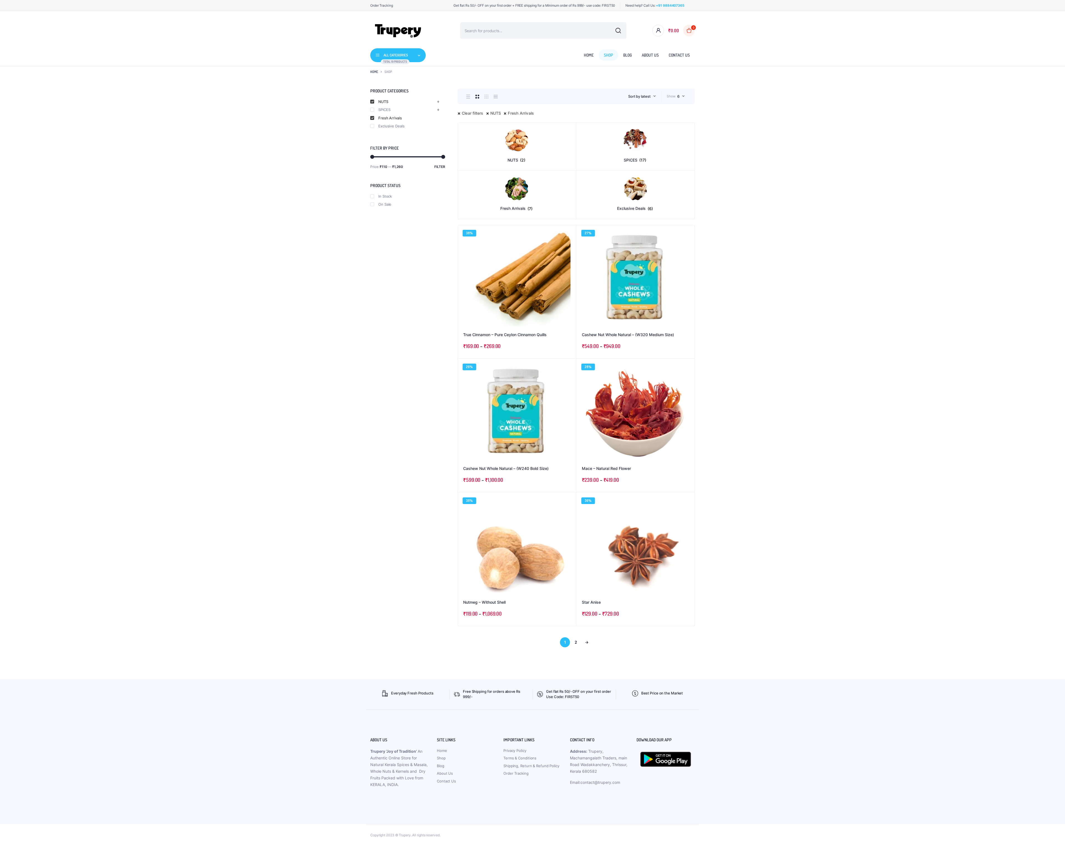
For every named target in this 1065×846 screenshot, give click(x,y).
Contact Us (679, 55)
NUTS (495, 113)
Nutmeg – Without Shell (484, 602)
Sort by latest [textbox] (639, 96)
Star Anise (591, 602)
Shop (608, 55)
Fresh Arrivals (521, 113)
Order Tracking (381, 5)
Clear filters (472, 113)
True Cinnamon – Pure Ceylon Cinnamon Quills (505, 334)
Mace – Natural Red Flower (606, 468)
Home (589, 55)
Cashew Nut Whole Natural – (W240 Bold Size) (506, 468)
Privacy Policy (514, 750)
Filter (439, 167)
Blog (627, 55)
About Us (650, 55)
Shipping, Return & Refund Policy (531, 766)
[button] (569, 247)
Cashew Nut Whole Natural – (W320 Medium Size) (628, 334)
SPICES (384, 109)
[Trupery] (398, 30)
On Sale (384, 204)
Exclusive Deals (391, 126)
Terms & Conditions (519, 758)
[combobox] (642, 96)
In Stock (385, 196)
